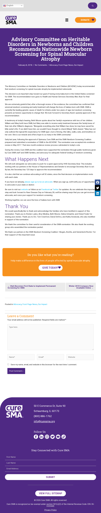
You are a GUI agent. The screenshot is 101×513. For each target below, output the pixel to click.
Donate (85, 20)
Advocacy (53, 65)
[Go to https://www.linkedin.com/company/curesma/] (41, 437)
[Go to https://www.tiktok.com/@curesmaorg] (63, 437)
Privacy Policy (50, 510)
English (9, 5)
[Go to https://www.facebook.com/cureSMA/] (36, 437)
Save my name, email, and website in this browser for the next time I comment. (44, 364)
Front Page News (65, 65)
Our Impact (78, 65)
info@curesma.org (44, 421)
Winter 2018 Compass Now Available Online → (81, 287)
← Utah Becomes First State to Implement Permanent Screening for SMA (32, 287)
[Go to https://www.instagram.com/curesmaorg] (47, 437)
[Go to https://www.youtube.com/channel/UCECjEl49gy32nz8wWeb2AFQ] (58, 437)
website (24, 189)
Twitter (56, 189)
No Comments (41, 65)
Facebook (45, 189)
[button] (92, 5)
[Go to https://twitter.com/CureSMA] (52, 437)
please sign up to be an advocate (39, 182)
